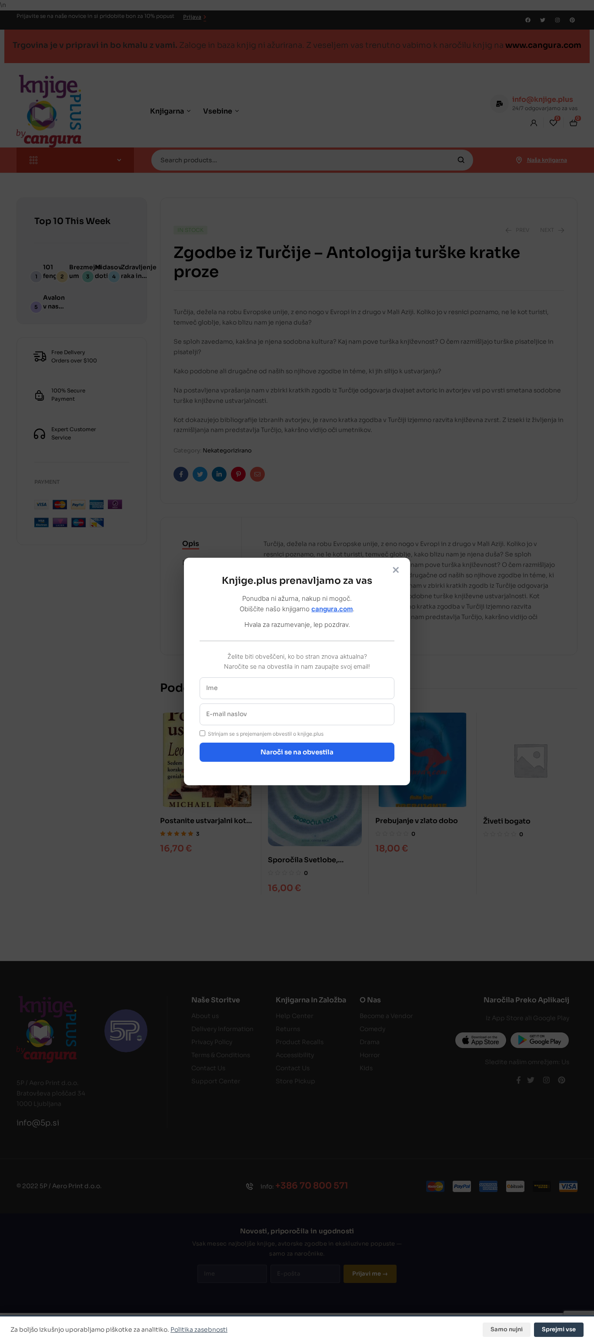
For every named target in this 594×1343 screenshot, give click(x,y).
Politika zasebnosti (198, 1329)
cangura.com (332, 609)
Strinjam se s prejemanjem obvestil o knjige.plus (266, 733)
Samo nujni (507, 1329)
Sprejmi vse (559, 1329)
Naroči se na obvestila (297, 752)
